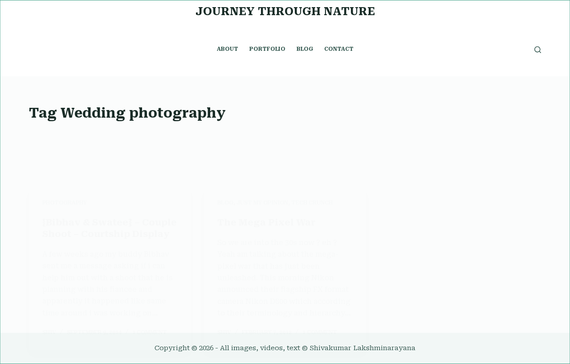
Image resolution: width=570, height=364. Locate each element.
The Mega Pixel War (266, 222)
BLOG (305, 49)
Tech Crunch (312, 203)
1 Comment (149, 332)
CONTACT (339, 49)
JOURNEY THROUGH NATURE (285, 11)
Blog (225, 203)
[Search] (537, 49)
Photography (64, 203)
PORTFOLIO (267, 49)
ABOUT (227, 49)
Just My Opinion (262, 203)
